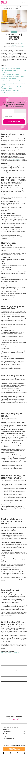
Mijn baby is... (20, 110)
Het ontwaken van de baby (14, 6)
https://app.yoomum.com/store (10, 652)
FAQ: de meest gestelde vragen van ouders (14, 92)
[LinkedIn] (18, 719)
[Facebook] (10, 719)
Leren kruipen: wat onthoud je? (10, 90)
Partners (7, 745)
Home (3, 6)
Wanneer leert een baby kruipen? (11, 68)
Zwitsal (22, 46)
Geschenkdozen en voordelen (10, 727)
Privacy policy (22, 745)
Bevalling (5, 733)
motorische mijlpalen (14, 159)
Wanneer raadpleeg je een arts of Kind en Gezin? (13, 83)
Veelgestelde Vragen (8, 738)
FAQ (4, 745)
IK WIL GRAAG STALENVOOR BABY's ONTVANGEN (14, 749)
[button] (3, 753)
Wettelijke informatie (14, 745)
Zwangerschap (7, 731)
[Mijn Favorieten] (24, 2)
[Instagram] (14, 719)
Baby (7, 6)
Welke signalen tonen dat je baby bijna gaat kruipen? (14, 71)
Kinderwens (6, 729)
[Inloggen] (22, 2)
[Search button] (26, 2)
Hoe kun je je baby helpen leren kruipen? (13, 76)
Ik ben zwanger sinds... (8, 110)
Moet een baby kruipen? (9, 78)
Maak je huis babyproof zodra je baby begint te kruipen (12, 87)
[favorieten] (24, 12)
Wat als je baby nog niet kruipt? (11, 80)
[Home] (10, 2)
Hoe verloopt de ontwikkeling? (10, 74)
